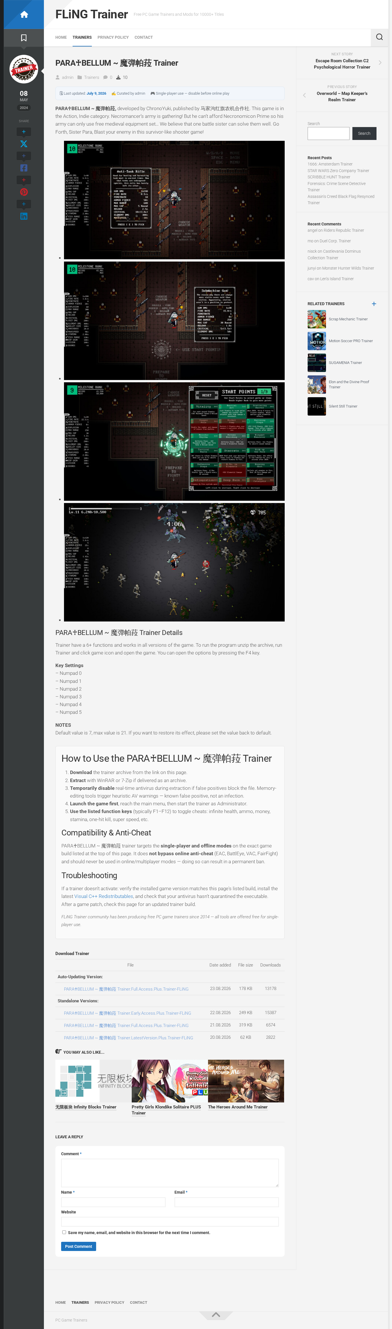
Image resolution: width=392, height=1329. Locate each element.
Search (314, 123)
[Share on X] (24, 138)
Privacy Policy (113, 37)
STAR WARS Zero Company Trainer (338, 170)
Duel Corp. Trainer (335, 241)
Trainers (82, 37)
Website (68, 1212)
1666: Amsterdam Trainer (330, 164)
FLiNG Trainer (91, 14)
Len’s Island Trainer (337, 278)
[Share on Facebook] (24, 162)
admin (67, 77)
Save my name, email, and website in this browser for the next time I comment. (139, 1232)
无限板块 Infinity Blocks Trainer (86, 1107)
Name (68, 1192)
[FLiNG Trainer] (24, 14)
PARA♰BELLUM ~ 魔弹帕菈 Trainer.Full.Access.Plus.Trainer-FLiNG (126, 989)
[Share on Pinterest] (24, 186)
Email (180, 1192)
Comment (71, 1153)
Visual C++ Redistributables (103, 896)
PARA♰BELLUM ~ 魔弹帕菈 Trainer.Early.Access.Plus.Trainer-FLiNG (127, 1013)
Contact (144, 37)
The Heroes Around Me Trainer (238, 1107)
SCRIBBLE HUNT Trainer (329, 177)
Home (61, 37)
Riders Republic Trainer (344, 230)
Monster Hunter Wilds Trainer (348, 268)
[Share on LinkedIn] (24, 210)
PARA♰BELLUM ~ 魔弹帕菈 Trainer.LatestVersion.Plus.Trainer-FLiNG (128, 1037)
